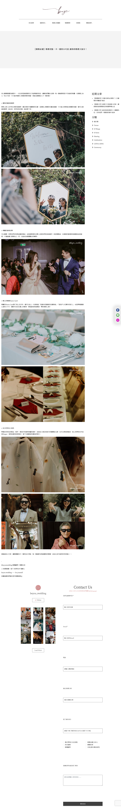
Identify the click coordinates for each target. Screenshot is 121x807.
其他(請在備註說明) (93, 747)
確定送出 (83, 804)
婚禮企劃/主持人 (92, 742)
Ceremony (97, 147)
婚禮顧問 (68, 747)
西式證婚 (68, 744)
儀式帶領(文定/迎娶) (71, 742)
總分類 (96, 121)
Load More (38, 650)
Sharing (96, 136)
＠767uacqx (92, 591)
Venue (96, 125)
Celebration (98, 140)
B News (96, 132)
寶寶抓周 (90, 744)
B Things (97, 129)
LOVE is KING (99, 143)
